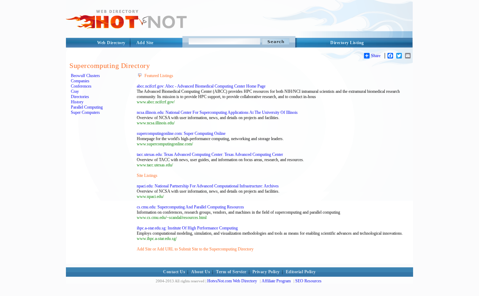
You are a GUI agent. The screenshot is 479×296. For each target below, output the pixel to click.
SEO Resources (308, 280)
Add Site (145, 42)
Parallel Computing (87, 107)
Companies (80, 80)
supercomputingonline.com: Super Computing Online (181, 133)
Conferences (81, 86)
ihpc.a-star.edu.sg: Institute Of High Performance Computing (187, 228)
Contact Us (174, 271)
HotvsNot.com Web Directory (232, 280)
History (77, 101)
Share (375, 55)
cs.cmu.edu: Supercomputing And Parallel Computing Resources (190, 207)
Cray (75, 91)
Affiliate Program (276, 280)
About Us (200, 271)
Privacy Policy (266, 271)
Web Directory (111, 42)
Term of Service (231, 271)
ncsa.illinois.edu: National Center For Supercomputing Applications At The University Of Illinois (217, 112)
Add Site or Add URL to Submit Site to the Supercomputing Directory (195, 249)
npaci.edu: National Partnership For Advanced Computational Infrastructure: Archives (208, 186)
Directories (80, 96)
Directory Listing (347, 42)
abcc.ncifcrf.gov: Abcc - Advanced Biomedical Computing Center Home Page (201, 86)
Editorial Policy (301, 271)
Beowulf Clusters (85, 75)
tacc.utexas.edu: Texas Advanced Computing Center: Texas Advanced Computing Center (210, 154)
